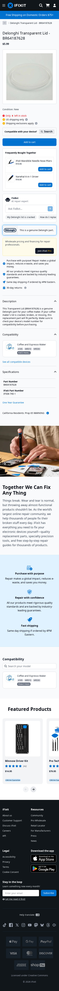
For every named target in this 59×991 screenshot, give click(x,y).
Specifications (11, 372)
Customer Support (12, 820)
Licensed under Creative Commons (29, 975)
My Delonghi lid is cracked (21, 217)
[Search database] (41, 5)
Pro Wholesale (38, 820)
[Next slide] (33, 789)
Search (48, 131)
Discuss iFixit (9, 825)
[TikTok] (4, 925)
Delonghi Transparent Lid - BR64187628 (31, 22)
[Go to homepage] (18, 5)
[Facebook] (11, 925)
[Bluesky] (42, 925)
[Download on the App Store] (43, 858)
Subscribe (48, 892)
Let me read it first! (15, 899)
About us (7, 815)
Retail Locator (38, 825)
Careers (7, 830)
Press (34, 835)
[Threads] (48, 925)
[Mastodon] (36, 925)
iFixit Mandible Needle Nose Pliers (34, 160)
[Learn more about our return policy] (25, 287)
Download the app (42, 851)
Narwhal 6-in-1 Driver (27, 176)
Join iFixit (44, 250)
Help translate (27, 914)
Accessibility (9, 856)
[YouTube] (30, 925)
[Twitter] (17, 925)
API (4, 835)
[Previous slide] (26, 789)
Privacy (6, 861)
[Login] (54, 5)
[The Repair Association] (54, 925)
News (34, 840)
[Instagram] (23, 925)
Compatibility (10, 334)
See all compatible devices (16, 361)
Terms (6, 866)
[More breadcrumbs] (5, 23)
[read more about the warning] (48, 413)
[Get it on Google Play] (43, 868)
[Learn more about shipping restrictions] (26, 119)
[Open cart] (48, 5)
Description (9, 301)
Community (37, 815)
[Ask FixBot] (50, 208)
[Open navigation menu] (4, 5)
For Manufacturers (41, 830)
